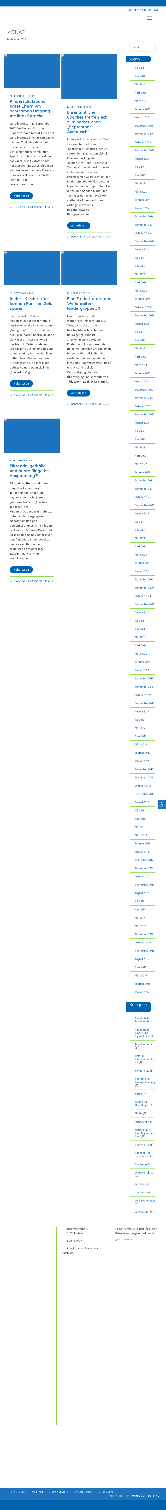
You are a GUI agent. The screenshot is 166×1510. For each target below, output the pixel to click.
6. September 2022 (22, 461)
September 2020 (144, 604)
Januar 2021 (142, 571)
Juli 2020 (140, 620)
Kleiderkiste (142, 1070)
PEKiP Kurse (142, 1144)
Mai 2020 (140, 637)
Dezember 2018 (144, 769)
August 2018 (142, 802)
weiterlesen (21, 195)
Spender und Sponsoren (143, 1154)
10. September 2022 (79, 293)
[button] (162, 804)
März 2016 (141, 975)
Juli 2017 (139, 901)
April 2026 (141, 92)
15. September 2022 (22, 293)
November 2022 (144, 398)
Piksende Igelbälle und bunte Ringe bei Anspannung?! (30, 470)
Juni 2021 (140, 530)
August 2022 (142, 422)
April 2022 (140, 455)
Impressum (105, 1492)
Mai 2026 (140, 84)
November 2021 (144, 488)
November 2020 (144, 587)
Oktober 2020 (143, 596)
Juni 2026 (140, 76)
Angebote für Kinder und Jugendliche (143, 1033)
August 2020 (142, 612)
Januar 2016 (142, 992)
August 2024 (142, 249)
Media (138, 1113)
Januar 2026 (142, 117)
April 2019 (140, 736)
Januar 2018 (142, 851)
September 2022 (144, 414)
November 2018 (144, 777)
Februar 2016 (142, 983)
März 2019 (141, 744)
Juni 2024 (140, 266)
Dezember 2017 (144, 860)
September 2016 (144, 950)
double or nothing (145, 1495)
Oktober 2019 (143, 695)
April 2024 (141, 282)
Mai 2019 (140, 728)
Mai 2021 (140, 538)
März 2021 (141, 554)
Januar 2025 (142, 208)
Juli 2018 (139, 810)
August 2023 (142, 323)
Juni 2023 (140, 340)
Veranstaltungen (145, 1200)
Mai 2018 (140, 827)
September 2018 (144, 794)
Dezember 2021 (144, 480)
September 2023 (144, 315)
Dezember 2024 (144, 216)
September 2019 (144, 703)
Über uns (140, 1192)
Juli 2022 (139, 431)
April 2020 (141, 645)
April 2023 (140, 356)
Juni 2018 (140, 818)
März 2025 (141, 191)
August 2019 (142, 711)
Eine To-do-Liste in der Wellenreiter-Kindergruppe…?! (89, 303)
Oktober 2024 (143, 233)
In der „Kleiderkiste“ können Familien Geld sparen (31, 303)
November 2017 (144, 868)
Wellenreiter (142, 1212)
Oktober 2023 (143, 307)
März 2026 (141, 101)
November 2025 (144, 134)
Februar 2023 (142, 373)
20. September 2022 (22, 96)
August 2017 (142, 893)
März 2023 (141, 365)
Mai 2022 (140, 447)
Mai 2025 (140, 183)
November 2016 (144, 934)
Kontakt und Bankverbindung (145, 1080)
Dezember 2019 (144, 678)
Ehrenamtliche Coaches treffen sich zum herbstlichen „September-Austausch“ (87, 122)
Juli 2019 (139, 719)
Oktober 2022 (143, 406)
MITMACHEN (142, 1121)
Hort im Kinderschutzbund (144, 1059)
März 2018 (141, 835)
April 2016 (140, 967)
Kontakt (154, 10)
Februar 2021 (142, 563)
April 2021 (140, 546)
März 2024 (141, 290)
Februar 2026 (142, 109)
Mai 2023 (140, 348)
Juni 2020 (140, 629)
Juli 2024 (140, 257)
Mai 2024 (140, 274)
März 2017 (141, 926)
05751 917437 (74, 1240)
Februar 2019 (142, 752)
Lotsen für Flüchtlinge (141, 1103)
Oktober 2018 (143, 785)
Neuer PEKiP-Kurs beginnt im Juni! (34, 207)
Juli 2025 (139, 167)
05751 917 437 (137, 10)
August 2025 (142, 158)
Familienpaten (143, 1044)
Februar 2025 (142, 200)
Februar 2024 (142, 299)
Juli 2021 (139, 521)
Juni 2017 (140, 909)
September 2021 (144, 505)
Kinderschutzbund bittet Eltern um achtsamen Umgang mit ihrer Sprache (30, 108)
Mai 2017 (140, 917)
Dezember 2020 (144, 579)
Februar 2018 (142, 843)
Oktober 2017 (143, 876)
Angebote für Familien (143, 1020)
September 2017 (144, 884)
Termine (140, 1184)
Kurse (138, 1093)
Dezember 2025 (144, 125)
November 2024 (144, 224)
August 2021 (142, 513)
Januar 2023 (142, 381)
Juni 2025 (140, 175)
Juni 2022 (140, 439)
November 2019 (144, 686)
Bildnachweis (59, 1492)
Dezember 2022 (144, 389)
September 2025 (144, 150)
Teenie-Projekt (144, 1172)
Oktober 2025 (143, 142)
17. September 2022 (79, 107)
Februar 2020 (142, 662)
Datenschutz (83, 1492)
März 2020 (141, 653)
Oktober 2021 (143, 497)
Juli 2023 (139, 332)
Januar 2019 (142, 761)
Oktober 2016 (143, 942)
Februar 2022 (142, 472)
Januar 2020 (142, 670)
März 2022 (141, 464)
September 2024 (144, 241)
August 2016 (142, 959)
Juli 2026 (140, 68)
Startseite (141, 1164)
